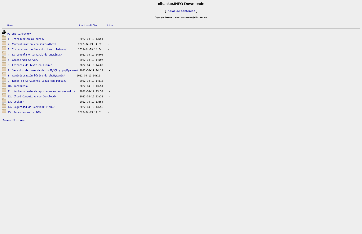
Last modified (88, 25)
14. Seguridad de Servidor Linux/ (31, 107)
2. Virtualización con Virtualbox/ (32, 44)
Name (10, 25)
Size (110, 25)
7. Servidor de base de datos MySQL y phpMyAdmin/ (43, 70)
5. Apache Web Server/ (23, 59)
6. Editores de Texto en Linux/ (30, 65)
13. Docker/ (16, 101)
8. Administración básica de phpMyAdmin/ (36, 75)
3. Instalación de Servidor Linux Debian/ (37, 49)
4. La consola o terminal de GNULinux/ (35, 54)
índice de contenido (181, 11)
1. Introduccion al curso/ (26, 38)
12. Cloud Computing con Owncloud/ (32, 96)
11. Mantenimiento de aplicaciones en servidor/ (41, 91)
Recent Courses (13, 120)
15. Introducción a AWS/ (24, 112)
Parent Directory (19, 33)
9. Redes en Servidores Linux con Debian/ (37, 80)
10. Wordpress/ (18, 86)
